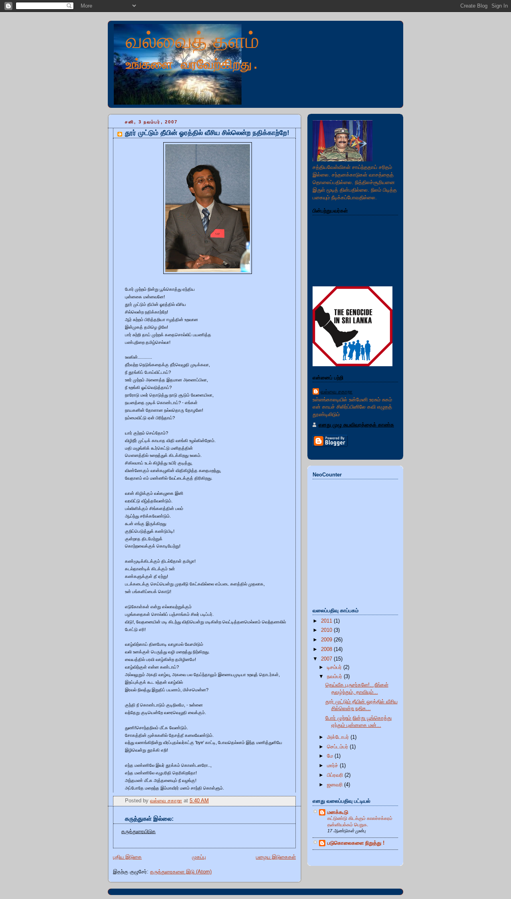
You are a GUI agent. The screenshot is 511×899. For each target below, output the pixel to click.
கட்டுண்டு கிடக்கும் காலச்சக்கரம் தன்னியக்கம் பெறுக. (359, 822)
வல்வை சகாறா (337, 392)
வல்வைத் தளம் (192, 40)
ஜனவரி (335, 785)
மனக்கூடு (337, 812)
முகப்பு (199, 857)
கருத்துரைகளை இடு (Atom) (181, 872)
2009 (327, 640)
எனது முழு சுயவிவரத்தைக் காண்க (356, 425)
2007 (327, 659)
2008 (327, 649)
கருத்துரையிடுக (138, 831)
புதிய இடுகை (127, 857)
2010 (327, 630)
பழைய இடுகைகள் (276, 857)
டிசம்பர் (335, 667)
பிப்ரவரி (336, 775)
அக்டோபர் (339, 737)
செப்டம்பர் (338, 747)
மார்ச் (333, 765)
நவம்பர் (335, 676)
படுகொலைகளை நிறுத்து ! (355, 843)
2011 (327, 621)
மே (331, 756)
